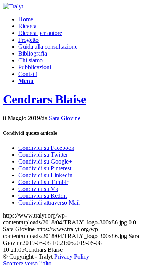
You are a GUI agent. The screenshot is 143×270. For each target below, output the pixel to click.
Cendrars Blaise (44, 99)
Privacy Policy (71, 256)
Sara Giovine (64, 118)
